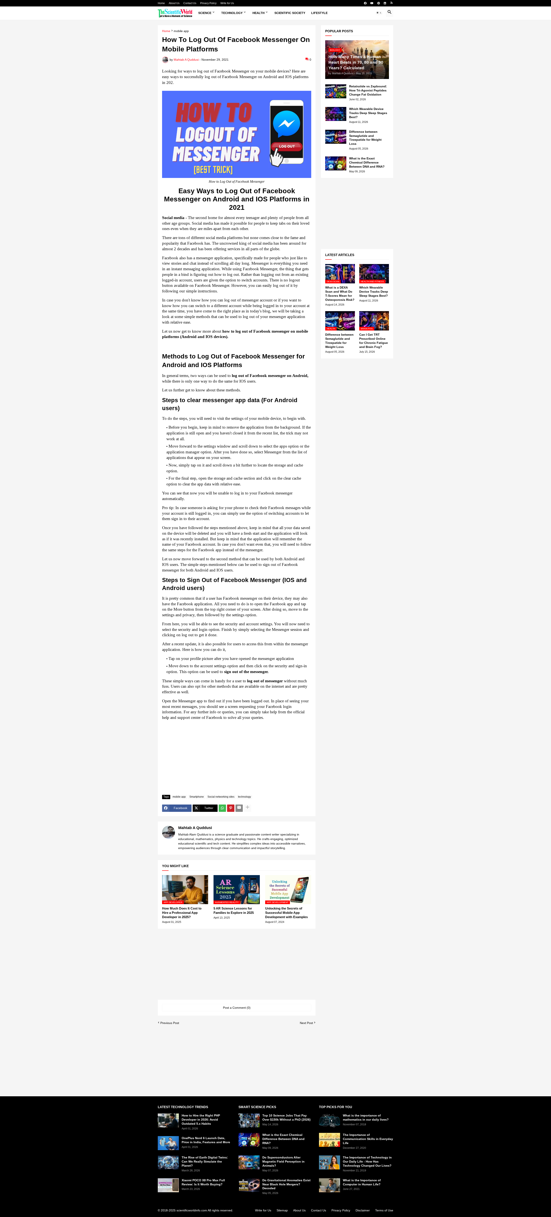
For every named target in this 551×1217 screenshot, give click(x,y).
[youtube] (371, 3)
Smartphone (196, 796)
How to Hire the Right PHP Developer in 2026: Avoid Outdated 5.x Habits (201, 1119)
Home (161, 3)
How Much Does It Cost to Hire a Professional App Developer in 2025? (181, 913)
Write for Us (227, 3)
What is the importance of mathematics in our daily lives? (366, 1117)
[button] (379, 13)
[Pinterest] (230, 808)
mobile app (181, 31)
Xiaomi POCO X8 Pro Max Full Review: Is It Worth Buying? (203, 1182)
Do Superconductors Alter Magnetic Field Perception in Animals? (283, 1161)
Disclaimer (363, 1210)
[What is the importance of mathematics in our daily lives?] (329, 1120)
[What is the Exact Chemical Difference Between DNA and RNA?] (335, 163)
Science (204, 13)
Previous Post (169, 1023)
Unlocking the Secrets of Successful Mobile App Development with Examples (286, 913)
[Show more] (247, 808)
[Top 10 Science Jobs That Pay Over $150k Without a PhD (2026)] (249, 1120)
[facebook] (365, 3)
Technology (232, 13)
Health (258, 13)
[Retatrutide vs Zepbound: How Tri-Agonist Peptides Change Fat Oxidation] (335, 91)
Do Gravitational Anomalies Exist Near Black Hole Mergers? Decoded (286, 1184)
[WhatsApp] (222, 808)
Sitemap (282, 1210)
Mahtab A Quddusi (195, 828)
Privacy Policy (208, 3)
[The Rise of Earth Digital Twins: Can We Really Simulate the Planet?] (168, 1162)
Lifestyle (319, 13)
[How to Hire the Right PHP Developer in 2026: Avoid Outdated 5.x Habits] (168, 1120)
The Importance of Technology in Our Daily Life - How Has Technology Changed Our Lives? (367, 1161)
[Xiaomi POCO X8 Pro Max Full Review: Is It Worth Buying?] (168, 1185)
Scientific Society (289, 13)
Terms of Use (384, 1210)
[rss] (391, 3)
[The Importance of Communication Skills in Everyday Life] (329, 1140)
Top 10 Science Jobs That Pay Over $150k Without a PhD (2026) (286, 1117)
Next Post (306, 1023)
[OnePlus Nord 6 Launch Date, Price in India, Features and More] (168, 1143)
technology (244, 796)
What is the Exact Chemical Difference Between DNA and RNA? (367, 162)
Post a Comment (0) (237, 1007)
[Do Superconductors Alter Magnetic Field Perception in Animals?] (249, 1162)
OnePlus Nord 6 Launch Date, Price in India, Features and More (206, 1140)
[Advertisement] (236, 759)
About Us (174, 3)
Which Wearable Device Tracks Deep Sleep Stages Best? (368, 113)
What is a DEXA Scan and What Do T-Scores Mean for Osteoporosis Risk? (339, 293)
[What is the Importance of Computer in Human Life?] (329, 1185)
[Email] (239, 808)
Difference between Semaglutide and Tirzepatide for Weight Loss (365, 138)
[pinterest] (378, 3)
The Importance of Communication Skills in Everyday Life (368, 1139)
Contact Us (189, 3)
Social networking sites (220, 796)
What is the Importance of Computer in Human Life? (362, 1182)
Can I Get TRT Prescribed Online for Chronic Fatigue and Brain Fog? (373, 341)
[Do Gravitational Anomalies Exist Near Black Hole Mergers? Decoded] (249, 1185)
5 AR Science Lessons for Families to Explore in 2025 (234, 910)
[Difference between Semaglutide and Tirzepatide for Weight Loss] (335, 137)
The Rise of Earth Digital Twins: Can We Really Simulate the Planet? (205, 1161)
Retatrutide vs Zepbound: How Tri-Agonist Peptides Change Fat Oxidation (368, 90)
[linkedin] (385, 3)
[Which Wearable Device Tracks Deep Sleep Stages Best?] (335, 114)
